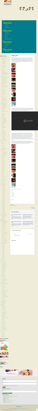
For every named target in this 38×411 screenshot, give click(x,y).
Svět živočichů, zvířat (4, 295)
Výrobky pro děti (4, 328)
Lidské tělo (3, 114)
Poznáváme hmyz (4, 66)
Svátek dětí (3, 67)
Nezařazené (2, 219)
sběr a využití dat (27, 408)
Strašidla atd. (3, 319)
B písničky (3, 243)
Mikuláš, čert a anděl (4, 313)
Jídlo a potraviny (4, 108)
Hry (2, 177)
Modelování (3, 314)
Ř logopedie (3, 205)
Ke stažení (4, 21)
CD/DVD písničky (4, 215)
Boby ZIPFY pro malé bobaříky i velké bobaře (9, 400)
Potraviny (3, 288)
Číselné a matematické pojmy (5, 283)
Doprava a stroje (4, 105)
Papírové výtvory (4, 315)
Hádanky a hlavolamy (4, 176)
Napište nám (6, 35)
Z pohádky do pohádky (4, 102)
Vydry (12, 396)
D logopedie (3, 192)
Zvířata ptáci (3, 135)
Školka (3, 125)
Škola (2, 124)
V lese (3, 75)
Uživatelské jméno (4, 379)
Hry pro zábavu (4, 307)
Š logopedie (3, 207)
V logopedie (3, 211)
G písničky (3, 246)
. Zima (1, 76)
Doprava (3, 87)
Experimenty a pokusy (3, 139)
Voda (2, 68)
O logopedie (3, 203)
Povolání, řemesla (4, 122)
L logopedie (3, 200)
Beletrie (3, 175)
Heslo (2, 382)
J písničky (3, 248)
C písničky (3, 244)
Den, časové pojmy (4, 86)
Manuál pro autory (7, 51)
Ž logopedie (3, 212)
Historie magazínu (7, 32)
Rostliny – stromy (4, 99)
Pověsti (2, 261)
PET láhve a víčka (4, 316)
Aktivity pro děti (6, 24)
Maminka (3, 115)
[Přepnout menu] (7, 23)
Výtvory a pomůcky (4, 329)
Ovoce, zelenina (4, 117)
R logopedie (3, 206)
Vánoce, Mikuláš (4, 127)
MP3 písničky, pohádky (3, 214)
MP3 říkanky (3, 218)
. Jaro (1, 57)
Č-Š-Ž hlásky (3, 190)
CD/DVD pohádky (4, 216)
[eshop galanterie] (4, 357)
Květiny (3, 310)
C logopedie (3, 187)
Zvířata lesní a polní (4, 134)
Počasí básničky (4, 119)
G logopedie (3, 195)
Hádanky (2, 141)
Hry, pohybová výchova (3, 149)
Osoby (3, 116)
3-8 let (3, 173)
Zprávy (2, 331)
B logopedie (3, 186)
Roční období (3, 292)
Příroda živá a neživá (4, 291)
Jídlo (2, 88)
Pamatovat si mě (4, 386)
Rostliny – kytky (4, 98)
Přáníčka (3, 318)
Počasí (3, 95)
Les (2, 112)
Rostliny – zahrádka (4, 100)
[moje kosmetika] (4, 364)
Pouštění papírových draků (5, 73)
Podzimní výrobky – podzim (5, 317)
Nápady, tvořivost (4, 179)
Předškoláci (7, 4)
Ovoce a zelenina (4, 72)
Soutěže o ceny (2, 301)
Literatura (3, 178)
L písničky (3, 250)
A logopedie (3, 185)
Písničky (3, 181)
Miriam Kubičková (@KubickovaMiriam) (7, 396)
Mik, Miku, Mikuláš (7, 397)
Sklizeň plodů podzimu (4, 74)
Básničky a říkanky (3, 103)
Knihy (2, 90)
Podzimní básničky (4, 120)
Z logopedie (3, 213)
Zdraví (3, 130)
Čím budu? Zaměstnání (4, 85)
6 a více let (3, 147)
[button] (5, 22)
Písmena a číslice (4, 118)
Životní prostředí (4, 300)
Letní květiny (3, 65)
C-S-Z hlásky (3, 189)
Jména (3, 109)
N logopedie (3, 202)
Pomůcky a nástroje (4, 287)
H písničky (3, 247)
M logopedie (3, 201)
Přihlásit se (4, 387)
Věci (2, 101)
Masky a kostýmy (4, 312)
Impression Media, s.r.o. (18, 408)
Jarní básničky (3, 107)
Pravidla (3, 289)
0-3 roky (3, 143)
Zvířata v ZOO (3, 69)
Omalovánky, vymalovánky (4, 221)
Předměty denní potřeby (4, 290)
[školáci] (4, 350)
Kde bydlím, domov (4, 89)
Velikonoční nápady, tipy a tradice (8, 402)
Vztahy (3, 299)
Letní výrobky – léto (4, 311)
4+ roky (3, 145)
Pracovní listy (3, 182)
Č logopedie (3, 188)
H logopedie (3, 196)
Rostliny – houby (4, 97)
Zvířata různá (3, 136)
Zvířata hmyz (3, 133)
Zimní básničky (3, 131)
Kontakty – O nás (4, 29)
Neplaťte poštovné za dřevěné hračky (28, 214)
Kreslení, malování (4, 309)
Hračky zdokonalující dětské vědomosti (28, 221)
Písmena (3, 94)
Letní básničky (3, 113)
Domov (3, 284)
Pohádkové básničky (4, 121)
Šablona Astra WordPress (14, 409)
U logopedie (3, 210)
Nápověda (4, 48)
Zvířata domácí (3, 132)
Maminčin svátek (4, 91)
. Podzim (2, 70)
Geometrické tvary (4, 106)
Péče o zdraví (3, 285)
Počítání (3, 96)
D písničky (3, 245)
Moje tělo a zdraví (4, 93)
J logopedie (3, 198)
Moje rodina (3, 92)
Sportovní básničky (4, 126)
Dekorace (3, 305)
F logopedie (3, 194)
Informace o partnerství (7, 43)
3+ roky (3, 144)
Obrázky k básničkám (3, 220)
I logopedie (3, 197)
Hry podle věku (2, 142)
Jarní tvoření (3, 308)
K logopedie (3, 199)
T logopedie (3, 209)
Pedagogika (3, 180)
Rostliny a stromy (4, 293)
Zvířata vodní (3, 138)
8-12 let (3, 174)
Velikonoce (3, 129)
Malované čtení (3, 260)
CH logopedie (3, 191)
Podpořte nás (6, 37)
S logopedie (3, 208)
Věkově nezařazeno (4, 148)
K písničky (3, 249)
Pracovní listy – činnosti (3, 275)
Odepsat (15, 236)
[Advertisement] (19, 15)
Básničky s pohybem (4, 104)
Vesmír (3, 298)
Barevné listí (3, 71)
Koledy (3, 110)
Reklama (4, 40)
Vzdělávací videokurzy (3, 330)
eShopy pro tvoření (4, 306)
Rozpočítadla (3, 123)
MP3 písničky (3, 217)
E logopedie (3, 193)
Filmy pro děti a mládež (3, 140)
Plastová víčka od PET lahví (8, 399)
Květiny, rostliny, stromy (4, 111)
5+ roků (3, 146)
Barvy (2, 84)
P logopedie (3, 204)
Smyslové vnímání (4, 294)
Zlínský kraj (3, 274)
